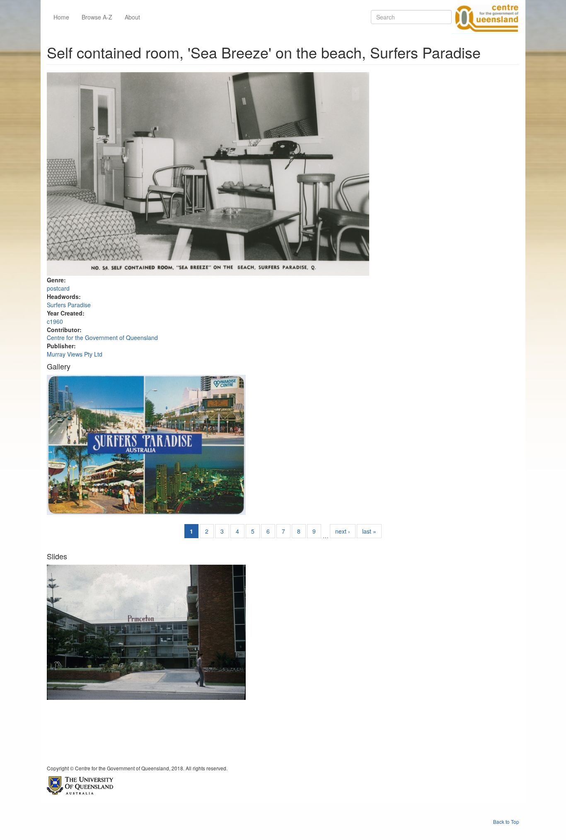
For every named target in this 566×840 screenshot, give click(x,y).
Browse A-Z (97, 17)
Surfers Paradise (69, 305)
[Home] (485, 17)
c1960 (55, 321)
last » (369, 531)
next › (342, 531)
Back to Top (506, 821)
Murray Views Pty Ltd (74, 354)
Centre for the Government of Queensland (102, 337)
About (132, 17)
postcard (58, 288)
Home (61, 17)
